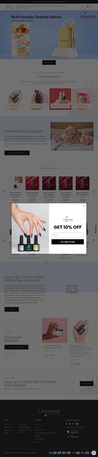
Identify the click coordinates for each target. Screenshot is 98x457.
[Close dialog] (84, 205)
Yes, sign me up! (67, 242)
